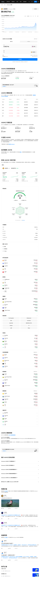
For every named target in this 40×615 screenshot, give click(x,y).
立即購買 (20, 59)
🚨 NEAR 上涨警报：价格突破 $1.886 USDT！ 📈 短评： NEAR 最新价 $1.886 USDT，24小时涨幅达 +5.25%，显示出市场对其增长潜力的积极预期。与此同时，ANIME (19, 516)
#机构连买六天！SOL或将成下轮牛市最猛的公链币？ (11, 515)
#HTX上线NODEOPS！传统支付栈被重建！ (15, 556)
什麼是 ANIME (3, 568)
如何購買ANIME (3, 573)
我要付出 (11, 41)
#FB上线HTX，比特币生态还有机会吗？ (29, 544)
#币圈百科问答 (4, 544)
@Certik (23, 220)
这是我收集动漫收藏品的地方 (6, 498)
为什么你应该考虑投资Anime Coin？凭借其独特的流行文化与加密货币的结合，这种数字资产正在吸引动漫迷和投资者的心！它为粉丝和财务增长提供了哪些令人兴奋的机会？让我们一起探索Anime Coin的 (20, 546)
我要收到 (28, 41)
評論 (3, 508)
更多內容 (35, 38)
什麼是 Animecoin (12, 144)
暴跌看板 (20, 390)
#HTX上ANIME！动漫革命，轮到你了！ (14, 544)
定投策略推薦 (20, 352)
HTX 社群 (6, 491)
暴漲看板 (20, 371)
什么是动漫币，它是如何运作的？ (8, 555)
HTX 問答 (6, 537)
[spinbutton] (17, 47)
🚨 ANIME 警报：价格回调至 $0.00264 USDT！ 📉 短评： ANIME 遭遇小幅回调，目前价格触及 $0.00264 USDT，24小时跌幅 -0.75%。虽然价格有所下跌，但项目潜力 (20, 526)
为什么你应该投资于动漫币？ (7, 543)
